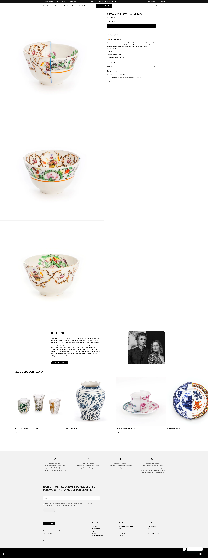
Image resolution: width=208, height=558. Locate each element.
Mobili (94, 533)
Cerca (121, 536)
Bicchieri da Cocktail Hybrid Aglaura (26, 428)
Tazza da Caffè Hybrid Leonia (125, 428)
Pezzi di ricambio (97, 536)
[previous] (80, 1)
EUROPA (63, 1)
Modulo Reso (123, 531)
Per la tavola (96, 526)
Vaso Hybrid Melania (72, 428)
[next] (128, 1)
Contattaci (122, 533)
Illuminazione (96, 529)
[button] (157, 6)
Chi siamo (149, 531)
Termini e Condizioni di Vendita (113, 552)
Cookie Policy (140, 552)
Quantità (110, 32)
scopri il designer (59, 362)
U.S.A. (67, 1)
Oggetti (94, 531)
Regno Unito (73, 1)
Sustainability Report (153, 533)
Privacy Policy (161, 552)
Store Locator (151, 526)
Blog (147, 529)
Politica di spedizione (126, 526)
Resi (120, 529)
